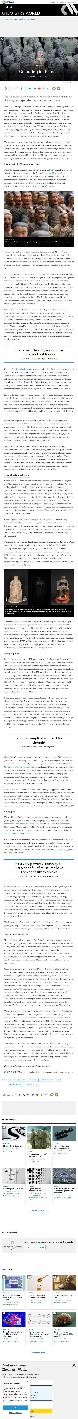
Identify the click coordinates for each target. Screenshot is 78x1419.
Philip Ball (10, 1151)
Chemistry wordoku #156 (13, 1189)
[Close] (28, 1381)
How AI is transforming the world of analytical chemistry (13, 1334)
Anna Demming (37, 1341)
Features (39, 66)
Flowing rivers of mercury (13, 1146)
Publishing (54, 2)
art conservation (47, 1080)
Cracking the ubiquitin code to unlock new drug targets (12, 1298)
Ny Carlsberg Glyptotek (14, 767)
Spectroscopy (32, 1084)
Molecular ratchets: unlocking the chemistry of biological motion (39, 1334)
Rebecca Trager (63, 1198)
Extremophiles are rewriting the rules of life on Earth (63, 1334)
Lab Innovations (11, 1194)
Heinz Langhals (25, 369)
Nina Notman (37, 1303)
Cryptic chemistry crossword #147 (35, 1190)
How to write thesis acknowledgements (61, 1147)
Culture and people (16, 1084)
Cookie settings (15, 1413)
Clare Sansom (12, 1341)
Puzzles (32, 19)
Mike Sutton (62, 1303)
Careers (57, 1143)
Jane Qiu (35, 1161)
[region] (15, 1398)
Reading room (24, 19)
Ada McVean (61, 1153)
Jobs (16, 19)
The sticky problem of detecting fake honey (37, 1296)
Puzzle (5, 1186)
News (30, 1151)
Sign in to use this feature (64, 84)
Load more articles (39, 1211)
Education (63, 2)
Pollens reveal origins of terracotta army (38, 1155)
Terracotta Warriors (51, 173)
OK (15, 1407)
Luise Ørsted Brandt (49, 714)
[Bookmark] (58, 88)
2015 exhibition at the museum (17, 833)
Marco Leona (28, 824)
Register (40, 1247)
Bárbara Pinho (63, 1341)
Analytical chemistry (17, 1080)
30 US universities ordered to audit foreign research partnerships (64, 1191)
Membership (72, 2)
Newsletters (8, 19)
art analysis (33, 1080)
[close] (73, 84)
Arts (59, 1080)
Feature (6, 1143)
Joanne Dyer (16, 120)
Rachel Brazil (35, 77)
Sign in (29, 1247)
